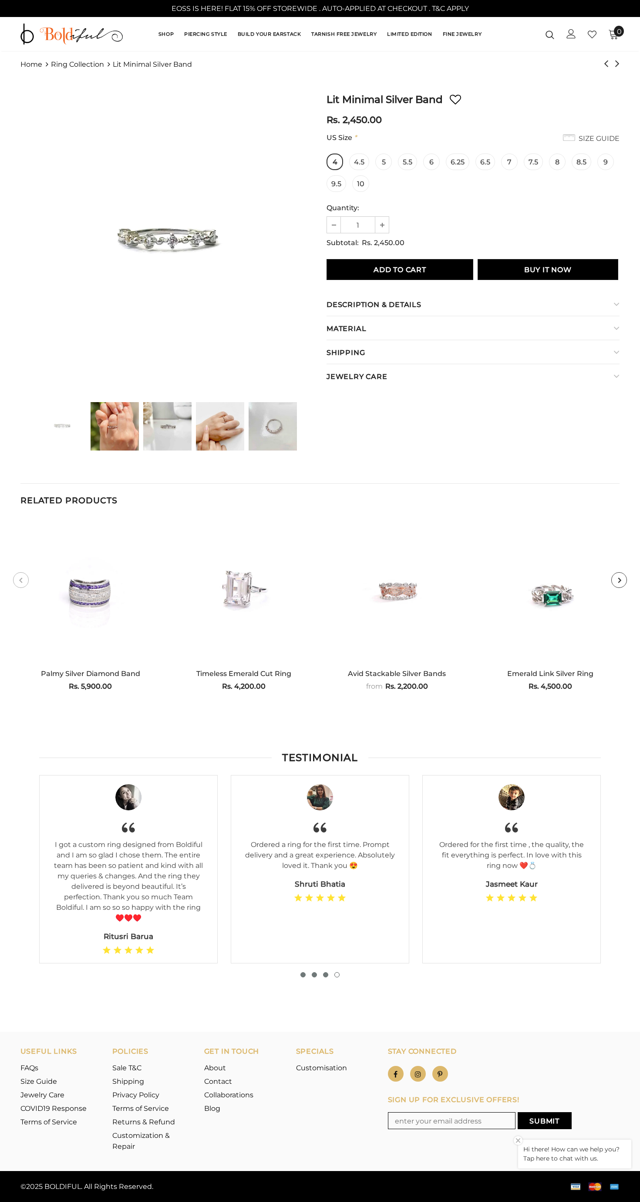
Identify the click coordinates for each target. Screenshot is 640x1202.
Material (346, 328)
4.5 (359, 162)
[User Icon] (571, 34)
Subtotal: (343, 243)
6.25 (458, 162)
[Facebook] (396, 1074)
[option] (166, 242)
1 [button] (303, 974)
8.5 (581, 162)
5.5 (407, 162)
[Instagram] (418, 1074)
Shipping (346, 352)
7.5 (533, 162)
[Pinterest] (440, 1074)
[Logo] (71, 34)
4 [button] (337, 974)
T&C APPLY (450, 8)
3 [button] (325, 974)
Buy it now (548, 270)
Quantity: (343, 208)
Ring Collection (77, 64)
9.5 (336, 184)
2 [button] (314, 974)
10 (360, 184)
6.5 (485, 162)
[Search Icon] (550, 34)
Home (31, 64)
